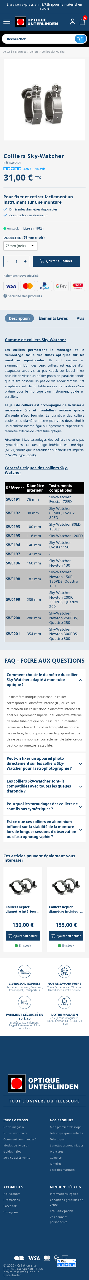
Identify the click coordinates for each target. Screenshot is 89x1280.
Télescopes (57, 1139)
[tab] (19, 318)
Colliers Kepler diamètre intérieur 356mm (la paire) (64, 909)
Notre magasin (13, 1127)
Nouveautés (11, 1194)
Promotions (11, 1200)
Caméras (56, 1157)
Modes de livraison (16, 1145)
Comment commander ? (20, 1139)
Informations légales (64, 1194)
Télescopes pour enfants (66, 1133)
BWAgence (25, 1269)
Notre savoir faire (15, 1133)
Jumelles (55, 1164)
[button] (7, 261)
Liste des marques (62, 1170)
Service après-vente (16, 1157)
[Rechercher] (80, 39)
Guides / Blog (12, 1151)
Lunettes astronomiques (67, 1145)
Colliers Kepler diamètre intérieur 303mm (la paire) (21, 909)
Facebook (10, 1206)
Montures (56, 1151)
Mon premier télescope (65, 1127)
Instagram (10, 1212)
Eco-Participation (61, 1211)
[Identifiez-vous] (73, 22)
